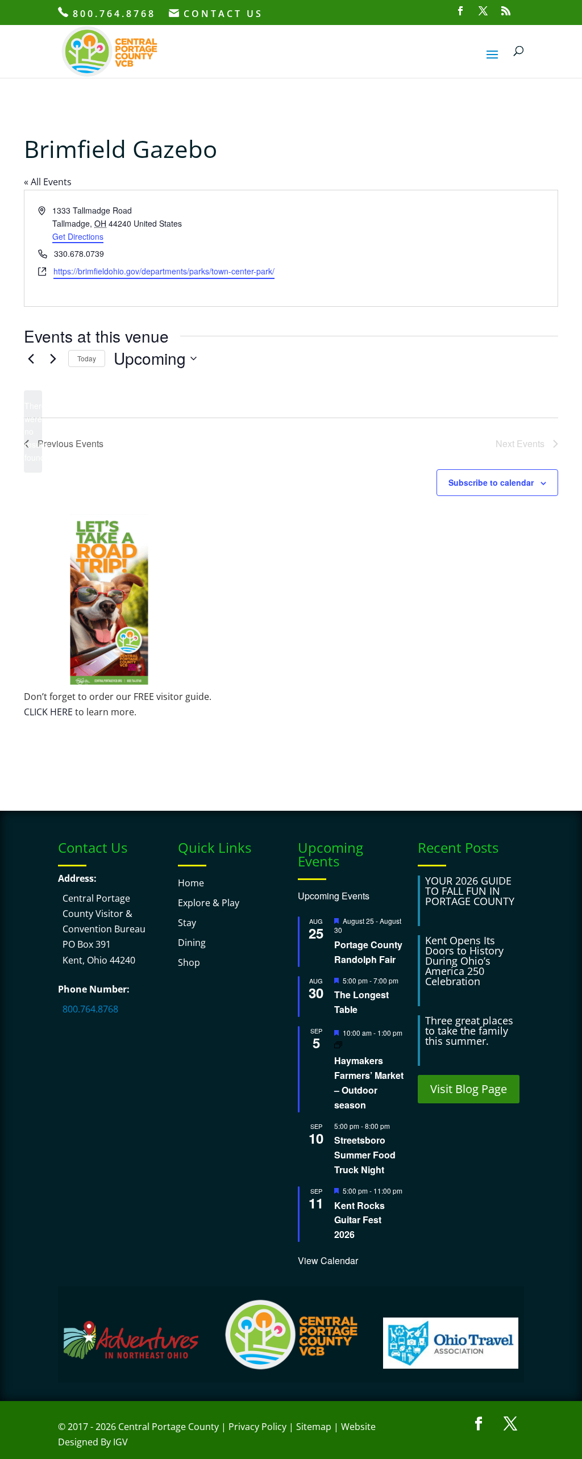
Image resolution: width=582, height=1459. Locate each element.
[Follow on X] (510, 1423)
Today (86, 358)
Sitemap (313, 1426)
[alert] (33, 431)
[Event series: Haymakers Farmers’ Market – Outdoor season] (338, 1044)
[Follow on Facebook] (478, 1423)
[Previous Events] (31, 358)
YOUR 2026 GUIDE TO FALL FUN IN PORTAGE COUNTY (469, 891)
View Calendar (328, 1260)
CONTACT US (221, 14)
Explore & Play (208, 903)
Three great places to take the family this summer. (469, 1031)
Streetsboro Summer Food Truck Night (365, 1154)
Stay (187, 922)
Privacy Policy (257, 1426)
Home (191, 883)
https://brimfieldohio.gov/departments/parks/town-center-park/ (164, 271)
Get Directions (77, 236)
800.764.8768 (112, 13)
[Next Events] (53, 358)
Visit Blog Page (468, 1089)
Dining (192, 942)
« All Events (48, 182)
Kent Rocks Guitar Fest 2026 (359, 1220)
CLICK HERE (48, 712)
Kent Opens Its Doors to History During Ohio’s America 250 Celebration (464, 960)
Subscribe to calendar (491, 482)
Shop (189, 962)
